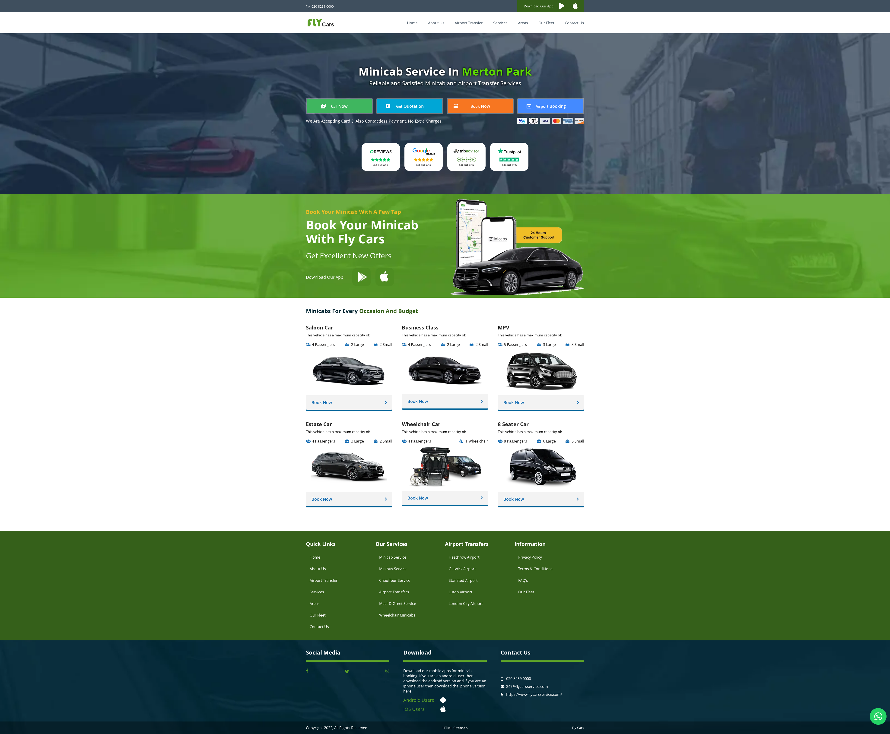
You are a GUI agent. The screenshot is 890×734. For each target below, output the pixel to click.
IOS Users (414, 709)
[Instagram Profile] (387, 671)
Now (339, 106)
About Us (436, 22)
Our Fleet (546, 22)
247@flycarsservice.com (527, 686)
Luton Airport (460, 592)
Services (500, 22)
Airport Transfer (469, 22)
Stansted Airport (463, 580)
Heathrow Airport (464, 557)
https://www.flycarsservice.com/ (534, 694)
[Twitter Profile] (347, 671)
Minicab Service (392, 557)
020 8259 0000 (323, 6)
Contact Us (574, 22)
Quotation (410, 106)
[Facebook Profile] (307, 671)
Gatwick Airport (462, 568)
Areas (523, 22)
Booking (551, 106)
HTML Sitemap (455, 728)
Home (412, 22)
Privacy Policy (530, 557)
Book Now (322, 402)
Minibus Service (393, 568)
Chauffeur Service (394, 580)
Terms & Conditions (535, 568)
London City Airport (466, 603)
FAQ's (523, 580)
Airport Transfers (394, 592)
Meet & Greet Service (397, 603)
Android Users (418, 700)
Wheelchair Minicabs (397, 615)
